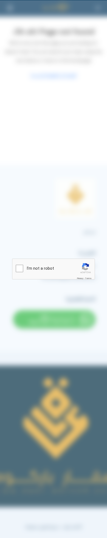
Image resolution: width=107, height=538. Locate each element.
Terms (88, 278)
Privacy (80, 278)
